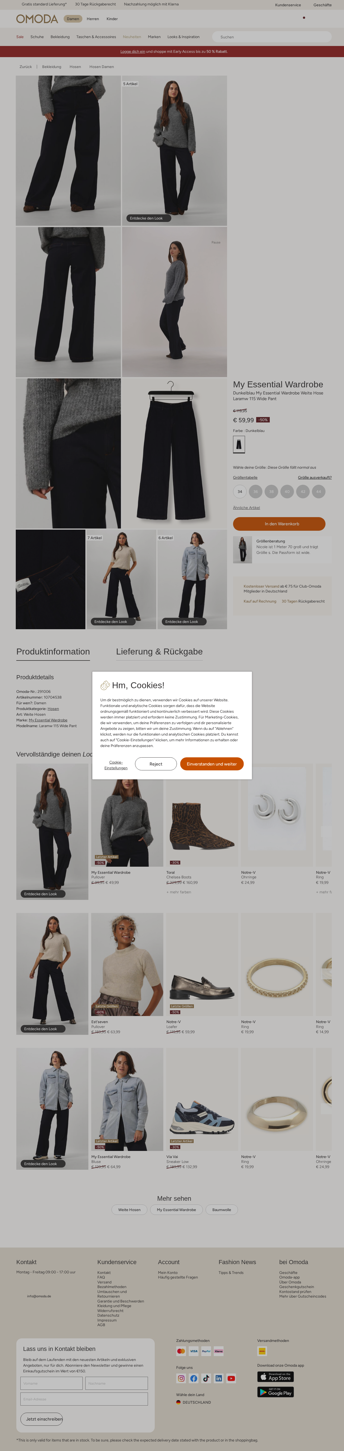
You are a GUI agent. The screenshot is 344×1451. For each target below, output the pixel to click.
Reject (156, 764)
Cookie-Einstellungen (116, 765)
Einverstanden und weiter (212, 764)
